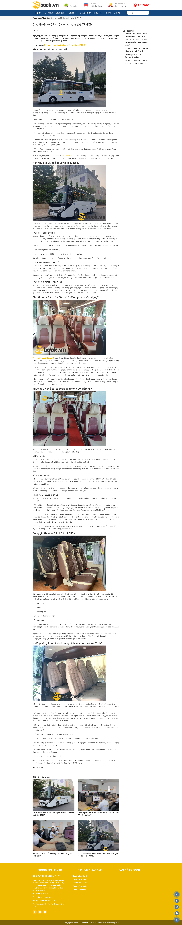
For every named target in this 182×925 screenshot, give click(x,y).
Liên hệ (117, 13)
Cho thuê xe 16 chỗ (80, 883)
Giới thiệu (49, 13)
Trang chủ (37, 13)
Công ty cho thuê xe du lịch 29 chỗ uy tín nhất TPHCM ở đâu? (98, 814)
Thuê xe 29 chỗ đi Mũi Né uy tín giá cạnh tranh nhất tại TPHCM (53, 814)
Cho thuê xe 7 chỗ (80, 879)
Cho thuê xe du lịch (80, 886)
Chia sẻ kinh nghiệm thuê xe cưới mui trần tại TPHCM (65, 45)
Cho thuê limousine (80, 889)
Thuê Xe (45, 18)
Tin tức (108, 13)
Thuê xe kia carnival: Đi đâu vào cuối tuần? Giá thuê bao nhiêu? (136, 42)
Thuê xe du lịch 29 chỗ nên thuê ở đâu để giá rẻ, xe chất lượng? (98, 854)
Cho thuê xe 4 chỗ (80, 876)
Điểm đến (60, 13)
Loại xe (72, 13)
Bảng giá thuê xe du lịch (91, 13)
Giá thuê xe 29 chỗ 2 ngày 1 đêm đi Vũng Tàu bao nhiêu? (53, 854)
